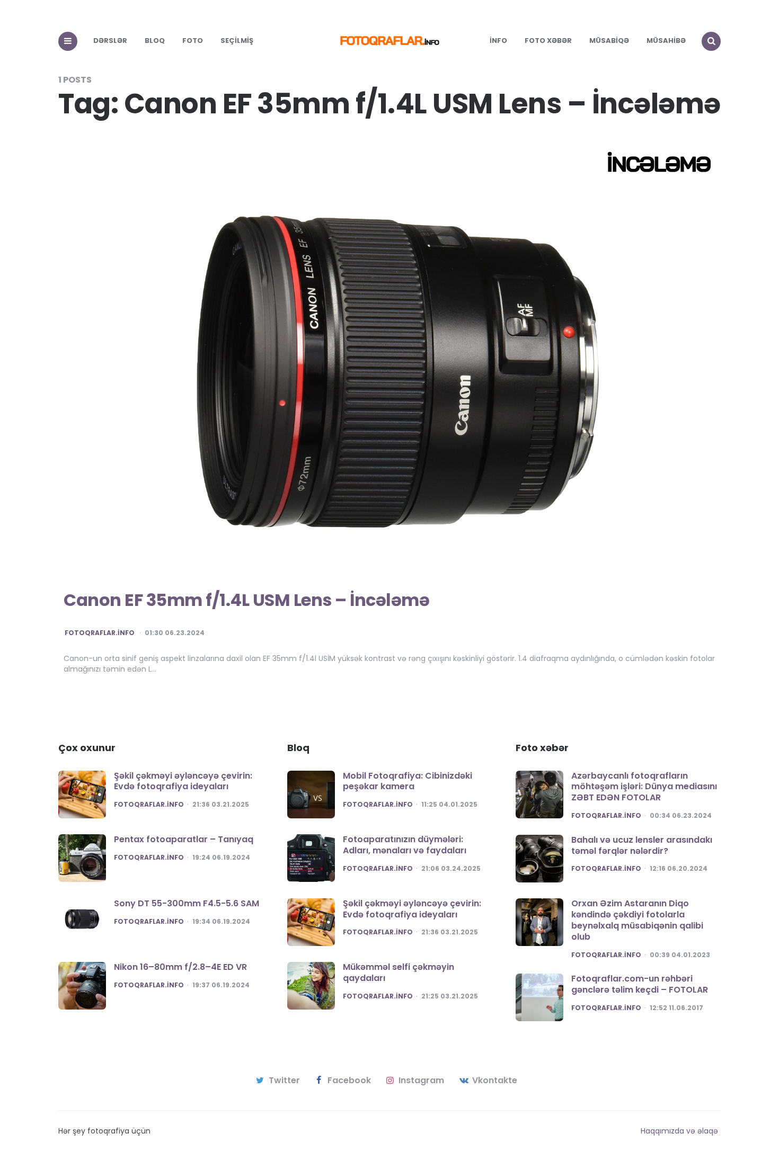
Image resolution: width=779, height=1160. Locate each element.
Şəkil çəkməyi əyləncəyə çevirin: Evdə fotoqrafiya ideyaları (183, 781)
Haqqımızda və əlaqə (679, 1131)
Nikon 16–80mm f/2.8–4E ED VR (180, 967)
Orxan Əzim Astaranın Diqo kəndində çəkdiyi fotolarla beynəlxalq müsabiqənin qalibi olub (637, 919)
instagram (421, 1080)
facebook (349, 1080)
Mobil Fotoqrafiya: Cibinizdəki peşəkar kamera (407, 781)
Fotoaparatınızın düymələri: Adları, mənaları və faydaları (404, 844)
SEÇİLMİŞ (236, 40)
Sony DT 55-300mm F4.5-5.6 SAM (186, 903)
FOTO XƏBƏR (548, 40)
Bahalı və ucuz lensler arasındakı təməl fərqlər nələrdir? (641, 845)
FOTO (192, 40)
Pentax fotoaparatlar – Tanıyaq (183, 839)
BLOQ (155, 40)
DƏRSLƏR (110, 40)
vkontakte (494, 1080)
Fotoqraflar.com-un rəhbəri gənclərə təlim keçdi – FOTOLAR (639, 984)
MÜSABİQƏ (609, 40)
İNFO (498, 40)
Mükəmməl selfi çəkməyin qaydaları (398, 972)
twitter (284, 1080)
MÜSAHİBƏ (666, 40)
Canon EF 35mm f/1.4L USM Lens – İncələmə (246, 600)
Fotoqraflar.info (100, 633)
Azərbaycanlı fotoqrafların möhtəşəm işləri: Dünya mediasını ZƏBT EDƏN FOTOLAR (644, 787)
